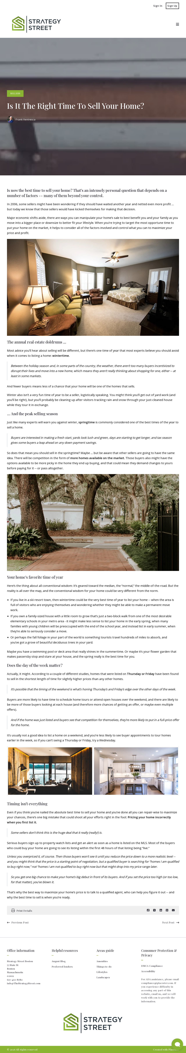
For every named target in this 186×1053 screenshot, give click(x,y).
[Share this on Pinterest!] (167, 910)
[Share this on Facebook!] (148, 910)
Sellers (15, 93)
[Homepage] (35, 24)
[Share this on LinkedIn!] (160, 910)
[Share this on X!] (154, 910)
